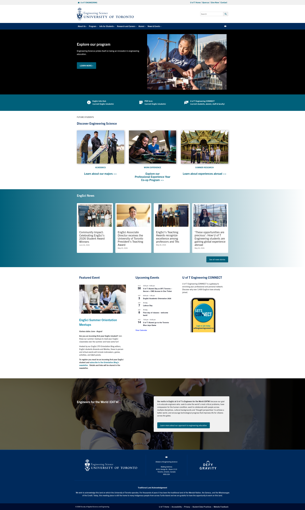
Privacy (187, 506)
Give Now (215, 2)
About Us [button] (82, 26)
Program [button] (92, 26)
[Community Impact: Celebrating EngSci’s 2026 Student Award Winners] (95, 228)
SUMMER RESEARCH (204, 167)
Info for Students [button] (106, 26)
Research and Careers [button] (126, 26)
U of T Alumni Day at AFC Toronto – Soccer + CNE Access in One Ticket (157, 289)
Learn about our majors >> (100, 173)
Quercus (205, 2)
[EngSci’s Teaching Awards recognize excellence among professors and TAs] (172, 228)
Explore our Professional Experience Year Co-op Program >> (152, 177)
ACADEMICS (100, 167)
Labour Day (147, 305)
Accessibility (177, 506)
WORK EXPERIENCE (152, 167)
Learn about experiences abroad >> (204, 173)
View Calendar (141, 330)
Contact (224, 2)
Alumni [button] (141, 26)
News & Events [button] (154, 26)
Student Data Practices (201, 506)
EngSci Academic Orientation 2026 (157, 298)
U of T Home (195, 2)
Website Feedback (221, 506)
